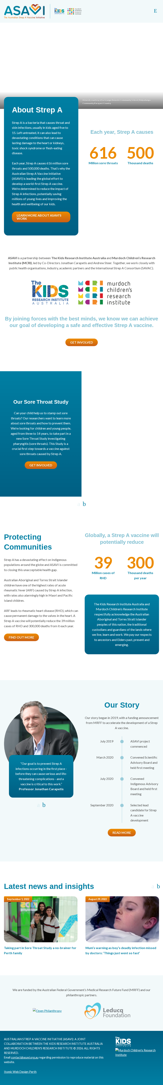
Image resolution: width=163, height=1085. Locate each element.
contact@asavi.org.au (24, 1057)
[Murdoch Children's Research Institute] (105, 293)
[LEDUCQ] (107, 1011)
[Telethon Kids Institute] (50, 293)
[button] (78, 504)
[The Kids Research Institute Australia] (121, 1045)
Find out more (21, 637)
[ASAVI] (43, 11)
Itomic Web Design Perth (20, 1071)
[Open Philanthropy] (47, 1010)
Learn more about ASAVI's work (39, 216)
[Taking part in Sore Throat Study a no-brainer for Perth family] (41, 919)
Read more (122, 832)
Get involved (81, 342)
